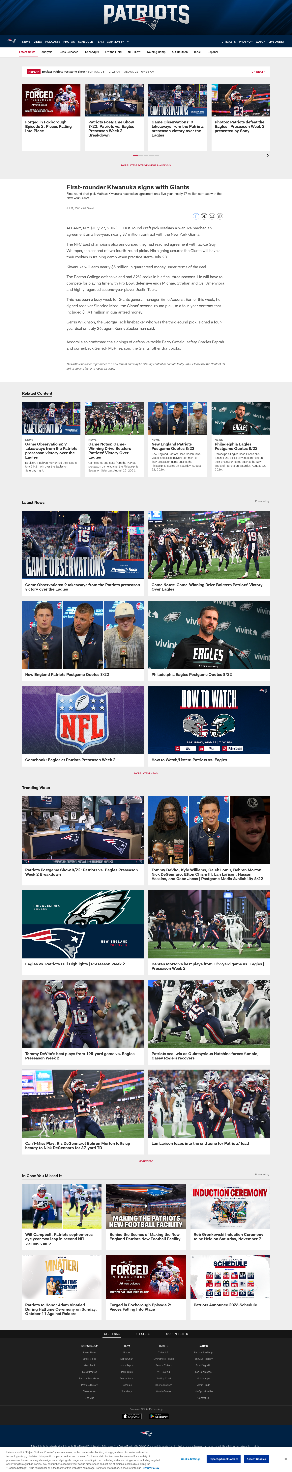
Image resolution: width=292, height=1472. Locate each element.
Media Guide (203, 1384)
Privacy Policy (150, 1467)
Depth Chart (126, 1358)
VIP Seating (163, 1371)
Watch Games (163, 1391)
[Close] (285, 1459)
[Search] (221, 41)
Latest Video (89, 1358)
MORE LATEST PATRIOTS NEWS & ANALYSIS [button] (146, 165)
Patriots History (89, 1384)
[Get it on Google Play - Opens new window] (159, 1418)
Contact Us (203, 1397)
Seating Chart (163, 1378)
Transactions (126, 1378)
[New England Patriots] (146, 1435)
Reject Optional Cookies (223, 1458)
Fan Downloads (203, 1371)
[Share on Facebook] (196, 218)
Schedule (127, 1384)
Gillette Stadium (163, 1384)
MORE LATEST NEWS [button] (146, 773)
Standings (126, 1391)
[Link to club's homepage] (11, 41)
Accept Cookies (256, 1458)
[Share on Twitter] (204, 218)
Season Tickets (164, 1365)
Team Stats (127, 1371)
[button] (135, 155)
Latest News (89, 1352)
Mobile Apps (203, 1378)
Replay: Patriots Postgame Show (63, 71)
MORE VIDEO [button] (146, 1161)
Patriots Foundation (89, 1378)
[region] (146, 1459)
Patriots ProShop (203, 1352)
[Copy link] (220, 216)
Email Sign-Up (203, 1365)
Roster (126, 1352)
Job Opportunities (203, 1391)
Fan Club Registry (203, 1358)
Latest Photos (89, 1371)
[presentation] (268, 156)
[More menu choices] (128, 41)
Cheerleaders (90, 1391)
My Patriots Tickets (164, 1358)
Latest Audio (89, 1365)
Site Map (89, 1397)
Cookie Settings (190, 1458)
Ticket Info (163, 1352)
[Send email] (212, 218)
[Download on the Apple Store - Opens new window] (132, 1416)
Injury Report (127, 1365)
